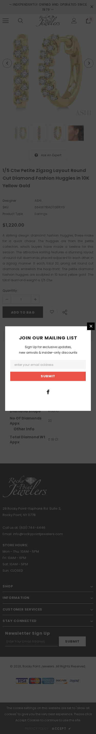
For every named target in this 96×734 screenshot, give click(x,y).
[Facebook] (48, 392)
